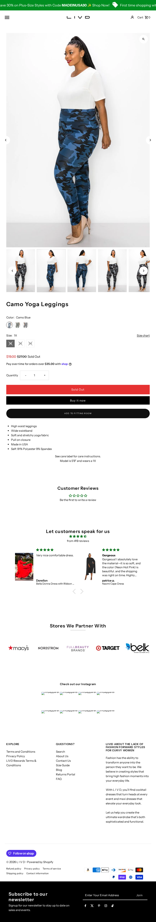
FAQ (59, 779)
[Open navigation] (30, 17)
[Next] (150, 140)
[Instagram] (105, 906)
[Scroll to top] (148, 912)
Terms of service (52, 868)
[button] (75, 591)
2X (20, 343)
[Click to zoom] (143, 39)
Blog (59, 770)
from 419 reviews (78, 541)
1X (10, 343)
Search (60, 751)
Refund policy (13, 868)
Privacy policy (32, 868)
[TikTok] (112, 906)
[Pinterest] (99, 906)
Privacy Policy (15, 756)
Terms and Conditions (20, 751)
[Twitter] (92, 906)
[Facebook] (85, 906)
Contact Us (63, 760)
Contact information (37, 873)
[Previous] (6, 140)
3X (30, 343)
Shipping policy (14, 873)
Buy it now (78, 400)
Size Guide (63, 765)
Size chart (143, 335)
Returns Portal (65, 774)
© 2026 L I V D (15, 862)
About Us (62, 756)
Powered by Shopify (40, 862)
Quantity (12, 375)
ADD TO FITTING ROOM (78, 413)
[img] (78, 536)
